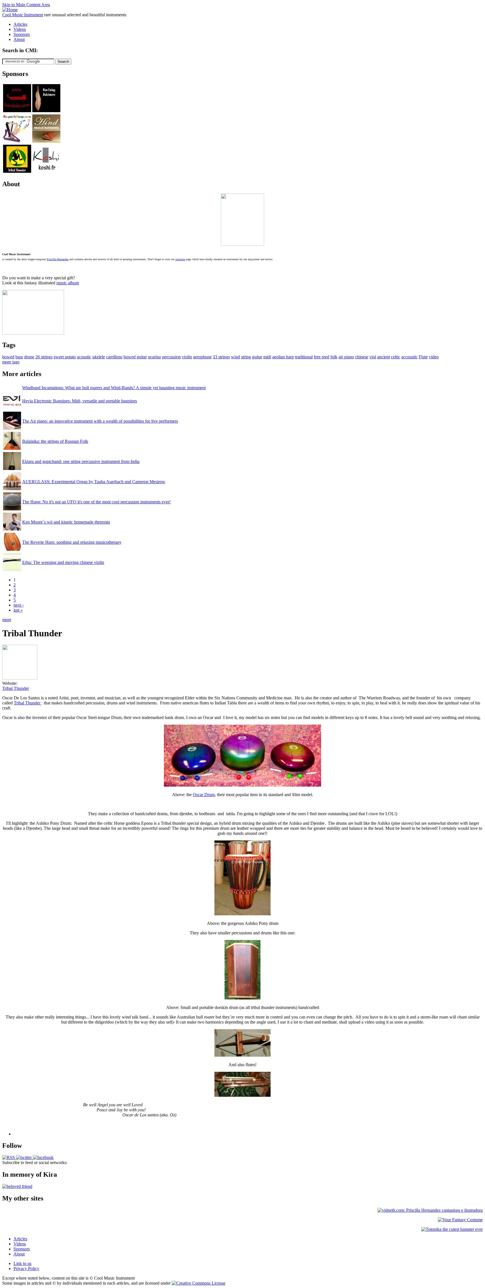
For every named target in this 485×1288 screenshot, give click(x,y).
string (246, 356)
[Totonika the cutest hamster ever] (452, 1229)
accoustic (409, 356)
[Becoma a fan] (43, 1157)
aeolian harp (283, 356)
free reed (321, 356)
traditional (304, 356)
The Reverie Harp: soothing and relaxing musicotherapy (72, 542)
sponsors (180, 259)
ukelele (98, 356)
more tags (10, 362)
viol (372, 356)
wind (235, 356)
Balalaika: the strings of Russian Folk (55, 441)
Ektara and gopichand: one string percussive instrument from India (80, 461)
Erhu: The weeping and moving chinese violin (63, 562)
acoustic (84, 356)
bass (19, 356)
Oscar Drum (204, 794)
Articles (20, 24)
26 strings (43, 356)
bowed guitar (135, 356)
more (6, 619)
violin (187, 356)
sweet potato (65, 356)
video (434, 356)
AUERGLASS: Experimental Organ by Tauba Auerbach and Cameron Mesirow (93, 481)
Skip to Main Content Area (26, 4)
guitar (257, 356)
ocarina (154, 356)
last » (18, 610)
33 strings (221, 356)
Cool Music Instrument (22, 14)
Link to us (22, 1263)
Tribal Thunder (15, 688)
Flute (423, 356)
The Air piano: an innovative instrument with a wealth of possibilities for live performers (100, 421)
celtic (395, 356)
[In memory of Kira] (17, 1186)
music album (67, 282)
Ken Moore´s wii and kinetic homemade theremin (66, 522)
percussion (171, 356)
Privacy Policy (26, 1268)
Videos (19, 29)
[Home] (10, 9)
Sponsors (21, 34)
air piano (346, 356)
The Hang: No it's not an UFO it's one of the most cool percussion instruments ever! (96, 501)
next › (18, 605)
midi (267, 356)
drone (29, 356)
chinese (361, 356)
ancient (383, 356)
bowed (8, 356)
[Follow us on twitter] (23, 1157)
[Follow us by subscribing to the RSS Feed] (8, 1157)
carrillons (114, 356)
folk (333, 356)
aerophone (202, 356)
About (19, 39)
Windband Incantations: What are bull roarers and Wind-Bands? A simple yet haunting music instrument (114, 387)
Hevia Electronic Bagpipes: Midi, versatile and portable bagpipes (79, 400)
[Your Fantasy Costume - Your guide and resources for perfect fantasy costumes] (460, 1219)
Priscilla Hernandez (57, 259)
